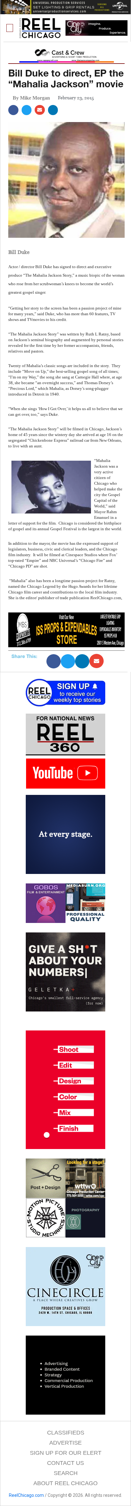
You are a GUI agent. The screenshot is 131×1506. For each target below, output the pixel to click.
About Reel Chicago (65, 1483)
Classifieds (65, 1432)
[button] (9, 28)
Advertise (65, 1443)
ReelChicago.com (26, 1495)
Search (66, 1473)
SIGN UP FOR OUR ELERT (65, 1453)
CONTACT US (65, 1463)
